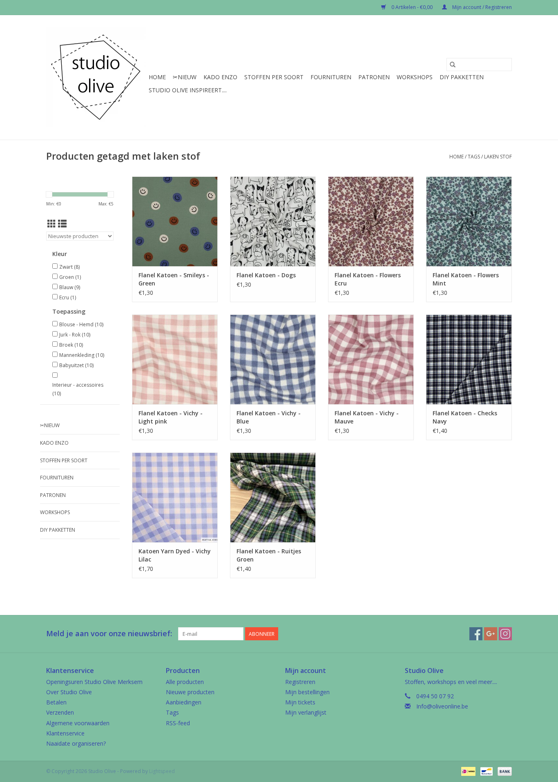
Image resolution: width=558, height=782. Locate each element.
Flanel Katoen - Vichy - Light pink (170, 417)
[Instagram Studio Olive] (505, 633)
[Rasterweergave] (51, 223)
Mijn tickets (300, 702)
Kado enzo (220, 77)
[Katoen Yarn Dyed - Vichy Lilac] (175, 497)
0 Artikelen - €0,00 (412, 7)
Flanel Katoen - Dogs (266, 275)
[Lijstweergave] (62, 223)
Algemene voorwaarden (77, 723)
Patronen (374, 77)
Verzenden (60, 712)
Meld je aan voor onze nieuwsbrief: (109, 633)
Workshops (415, 77)
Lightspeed (162, 771)
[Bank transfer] (503, 770)
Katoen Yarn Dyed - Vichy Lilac (174, 555)
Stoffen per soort (274, 77)
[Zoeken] (452, 64)
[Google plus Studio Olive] (490, 633)
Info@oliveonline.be (442, 706)
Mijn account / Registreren (481, 7)
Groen (70, 277)
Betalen (56, 702)
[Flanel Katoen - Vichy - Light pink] (175, 359)
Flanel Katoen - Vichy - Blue (269, 417)
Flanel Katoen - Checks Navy (465, 417)
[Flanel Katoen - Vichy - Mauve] (371, 359)
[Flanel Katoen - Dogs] (273, 221)
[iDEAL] (467, 770)
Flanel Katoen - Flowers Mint (466, 279)
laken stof (498, 156)
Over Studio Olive (69, 692)
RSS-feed (178, 723)
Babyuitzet (76, 365)
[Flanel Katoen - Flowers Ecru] (371, 221)
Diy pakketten (462, 77)
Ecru (67, 297)
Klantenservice (65, 733)
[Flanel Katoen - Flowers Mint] (469, 221)
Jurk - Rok (74, 334)
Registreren (300, 682)
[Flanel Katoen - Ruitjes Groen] (273, 497)
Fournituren (330, 77)
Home (157, 77)
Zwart (69, 266)
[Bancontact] (486, 770)
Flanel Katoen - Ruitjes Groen (269, 555)
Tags (474, 156)
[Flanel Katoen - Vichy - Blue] (273, 359)
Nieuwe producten (190, 692)
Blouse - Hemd (81, 324)
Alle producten (185, 682)
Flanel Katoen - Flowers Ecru (368, 279)
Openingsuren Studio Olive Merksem (94, 682)
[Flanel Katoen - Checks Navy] (469, 359)
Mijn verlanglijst (305, 712)
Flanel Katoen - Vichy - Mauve (367, 417)
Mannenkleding (81, 355)
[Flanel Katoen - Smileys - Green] (175, 221)
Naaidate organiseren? (76, 743)
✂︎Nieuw (184, 77)
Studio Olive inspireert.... (188, 90)
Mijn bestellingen (307, 692)
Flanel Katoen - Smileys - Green (173, 279)
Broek (71, 344)
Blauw (69, 287)
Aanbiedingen (183, 702)
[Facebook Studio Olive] (475, 633)
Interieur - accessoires (77, 389)
